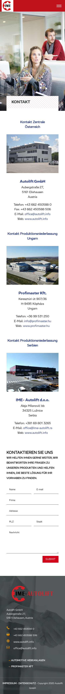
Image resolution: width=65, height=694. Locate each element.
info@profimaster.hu (37, 321)
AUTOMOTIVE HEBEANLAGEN (28, 660)
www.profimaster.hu (36, 326)
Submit (51, 559)
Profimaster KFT (22, 666)
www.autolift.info (36, 219)
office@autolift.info (37, 214)
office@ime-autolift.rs (37, 428)
